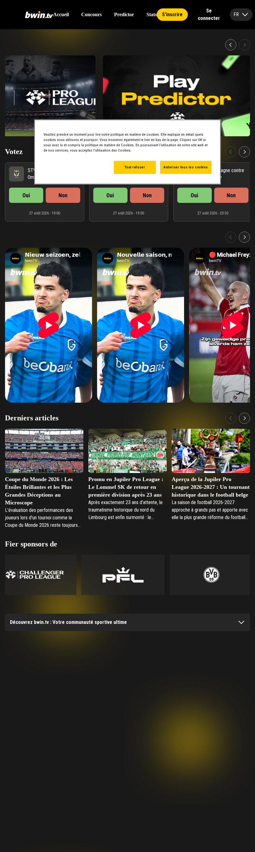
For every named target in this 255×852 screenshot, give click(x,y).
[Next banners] (244, 44)
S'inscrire (172, 14)
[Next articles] (244, 418)
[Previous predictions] (230, 151)
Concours (91, 14)
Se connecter (209, 14)
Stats (151, 14)
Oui (26, 195)
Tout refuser (134, 167)
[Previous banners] (230, 44)
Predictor (124, 14)
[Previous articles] (230, 418)
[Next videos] (244, 237)
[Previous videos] (230, 237)
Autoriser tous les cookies (186, 167)
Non (62, 195)
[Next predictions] (244, 151)
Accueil (61, 14)
